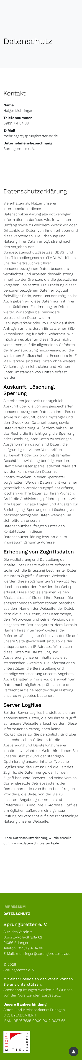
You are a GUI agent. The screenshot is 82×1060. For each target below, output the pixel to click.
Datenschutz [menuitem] (16, 913)
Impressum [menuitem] (14, 906)
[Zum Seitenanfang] (73, 1051)
